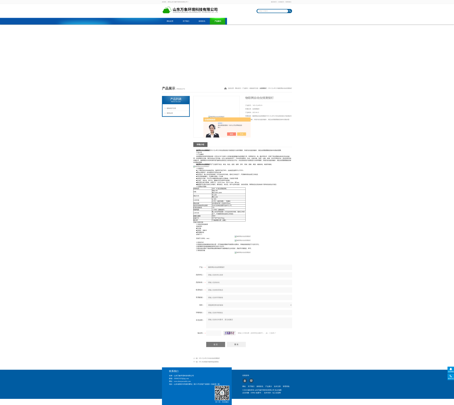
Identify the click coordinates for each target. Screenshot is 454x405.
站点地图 (278, 390)
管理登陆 (286, 386)
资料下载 (250, 21)
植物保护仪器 (254, 88)
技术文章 (234, 21)
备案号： (259, 393)
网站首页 (170, 21)
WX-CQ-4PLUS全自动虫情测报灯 (209, 358)
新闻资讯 (202, 21)
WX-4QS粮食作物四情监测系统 (209, 362)
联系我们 (288, 2)
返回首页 (274, 2)
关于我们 (186, 21)
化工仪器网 (276, 393)
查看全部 (170, 113)
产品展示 (218, 21)
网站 (244, 386)
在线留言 (281, 2)
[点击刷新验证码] (229, 333)
